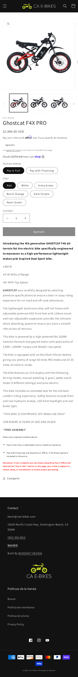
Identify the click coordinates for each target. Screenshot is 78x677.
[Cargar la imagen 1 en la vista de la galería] (18, 103)
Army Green (45, 185)
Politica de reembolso (21, 607)
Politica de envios (18, 616)
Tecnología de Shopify (46, 670)
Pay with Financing (42, 170)
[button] (5, 6)
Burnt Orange (15, 194)
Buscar (12, 599)
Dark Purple (41, 194)
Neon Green (14, 202)
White (25, 185)
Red (9, 185)
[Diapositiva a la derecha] (74, 104)
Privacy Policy (16, 624)
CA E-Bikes (33, 670)
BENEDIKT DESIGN (30, 553)
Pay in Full (13, 170)
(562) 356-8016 (16, 537)
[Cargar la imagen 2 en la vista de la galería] (39, 103)
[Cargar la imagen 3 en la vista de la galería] (59, 103)
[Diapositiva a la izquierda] (4, 104)
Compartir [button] (13, 478)
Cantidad (8, 210)
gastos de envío (13, 150)
